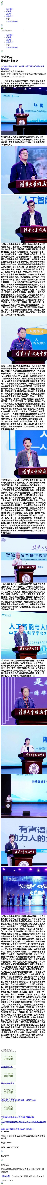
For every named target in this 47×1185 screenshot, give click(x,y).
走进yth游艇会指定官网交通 (23, 1122)
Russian (15, 21)
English (9, 21)
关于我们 (9, 9)
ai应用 (8, 14)
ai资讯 (8, 11)
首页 (3, 1129)
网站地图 (6, 1176)
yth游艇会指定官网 (9, 66)
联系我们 (9, 16)
